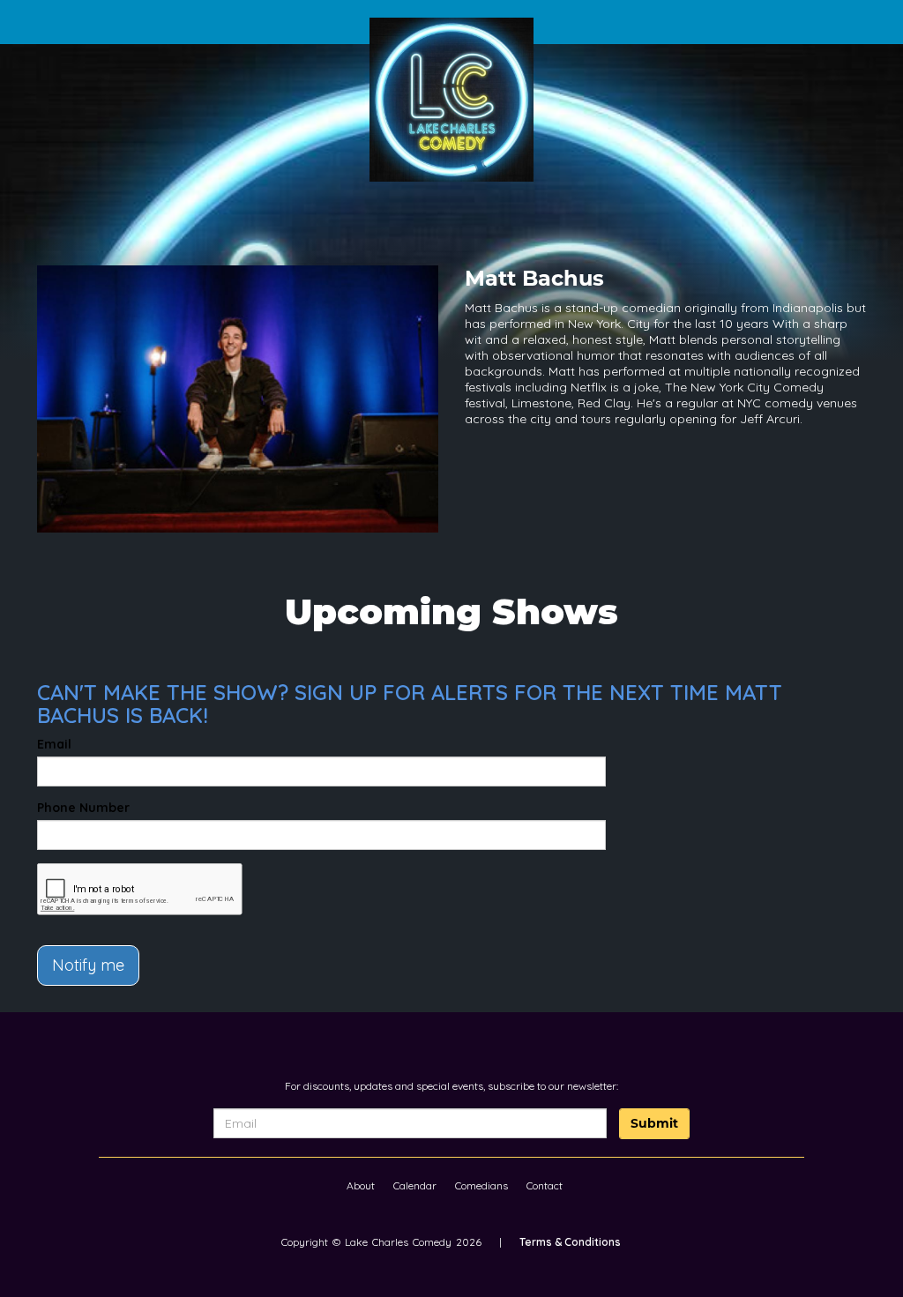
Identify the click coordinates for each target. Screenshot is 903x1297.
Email (54, 744)
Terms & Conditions (570, 1242)
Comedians (481, 1185)
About (361, 1185)
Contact (544, 1185)
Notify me (88, 965)
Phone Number (83, 808)
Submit (654, 1123)
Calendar (415, 1185)
